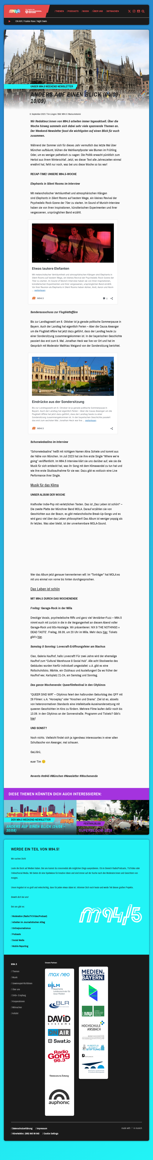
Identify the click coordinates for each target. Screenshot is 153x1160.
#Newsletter (71, 776)
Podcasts (73, 11)
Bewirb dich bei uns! (20, 897)
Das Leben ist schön (45, 589)
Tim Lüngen (51, 114)
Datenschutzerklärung (22, 1128)
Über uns (98, 11)
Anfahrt (15, 1013)
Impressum (42, 1128)
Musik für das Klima (44, 485)
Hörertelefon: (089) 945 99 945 (25, 1133)
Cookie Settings (51, 1133)
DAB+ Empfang (19, 995)
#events (35, 776)
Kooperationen (18, 1001)
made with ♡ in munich (131, 1128)
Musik (86, 11)
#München (56, 776)
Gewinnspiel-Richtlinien (22, 983)
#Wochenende (89, 776)
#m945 (45, 776)
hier (105, 632)
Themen (60, 11)
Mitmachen (113, 11)
